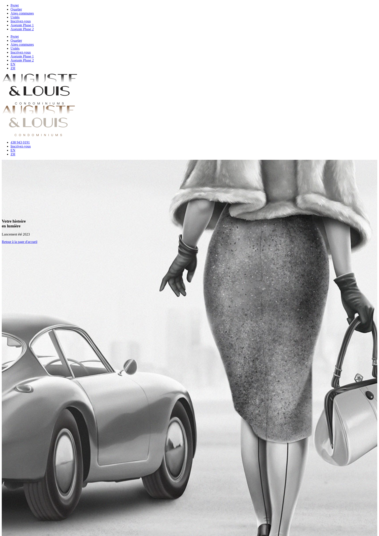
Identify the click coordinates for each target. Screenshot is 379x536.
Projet (15, 5)
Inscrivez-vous (21, 21)
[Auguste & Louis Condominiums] (39, 103)
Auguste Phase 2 (22, 29)
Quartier (16, 9)
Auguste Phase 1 (22, 25)
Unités (15, 17)
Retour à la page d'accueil (19, 242)
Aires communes (22, 13)
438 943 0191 (20, 142)
